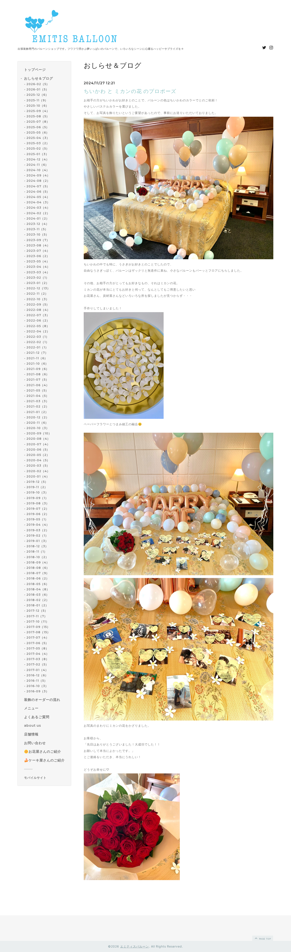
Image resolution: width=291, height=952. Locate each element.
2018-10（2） (37, 557)
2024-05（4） (38, 197)
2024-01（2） (37, 218)
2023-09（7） (38, 240)
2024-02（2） (38, 213)
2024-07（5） (38, 186)
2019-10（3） (37, 492)
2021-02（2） (37, 406)
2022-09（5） (37, 304)
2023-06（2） (38, 256)
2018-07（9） (37, 573)
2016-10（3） (37, 686)
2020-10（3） (37, 428)
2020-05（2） (38, 455)
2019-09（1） (37, 498)
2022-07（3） (38, 315)
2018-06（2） (37, 578)
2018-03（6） (37, 595)
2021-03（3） (37, 401)
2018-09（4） (37, 562)
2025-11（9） (37, 100)
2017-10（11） (37, 621)
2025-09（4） (38, 111)
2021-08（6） (37, 374)
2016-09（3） (37, 691)
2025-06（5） (37, 127)
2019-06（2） (37, 514)
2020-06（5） (38, 449)
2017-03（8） (37, 659)
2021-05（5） (37, 390)
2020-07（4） (38, 444)
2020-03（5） (38, 465)
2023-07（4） (38, 251)
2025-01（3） (37, 154)
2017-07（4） (37, 637)
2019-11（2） (37, 487)
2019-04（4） (37, 525)
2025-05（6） (37, 132)
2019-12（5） (37, 482)
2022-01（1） (37, 347)
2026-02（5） (37, 84)
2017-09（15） (38, 627)
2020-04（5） (38, 460)
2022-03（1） (37, 337)
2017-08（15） (38, 632)
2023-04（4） (38, 267)
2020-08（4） (38, 439)
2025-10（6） (37, 106)
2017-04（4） (37, 654)
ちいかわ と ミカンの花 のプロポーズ (130, 91)
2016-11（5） (36, 681)
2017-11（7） (36, 616)
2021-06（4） (37, 385)
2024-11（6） (37, 165)
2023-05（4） (38, 261)
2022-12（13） (38, 288)
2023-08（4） (38, 245)
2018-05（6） (37, 584)
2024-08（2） (38, 181)
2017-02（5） (37, 664)
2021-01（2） (37, 412)
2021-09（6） (37, 369)
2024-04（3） (38, 202)
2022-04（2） (38, 331)
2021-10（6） (37, 363)
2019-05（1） (37, 519)
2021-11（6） (37, 358)
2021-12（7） (37, 353)
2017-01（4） (37, 670)
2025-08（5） (37, 116)
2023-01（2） (37, 283)
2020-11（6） (37, 423)
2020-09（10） (39, 433)
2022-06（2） (38, 320)
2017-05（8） (37, 648)
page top (264, 938)
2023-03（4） (38, 272)
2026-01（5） (37, 89)
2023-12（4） (37, 224)
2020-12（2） (37, 417)
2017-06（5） (37, 643)
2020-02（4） (38, 471)
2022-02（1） (37, 342)
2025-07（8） (38, 122)
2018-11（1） (36, 551)
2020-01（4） (37, 476)
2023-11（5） (37, 229)
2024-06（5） (38, 192)
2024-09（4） (38, 175)
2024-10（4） (37, 170)
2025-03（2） (37, 143)
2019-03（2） (37, 530)
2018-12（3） (37, 546)
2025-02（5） (37, 148)
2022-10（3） (37, 299)
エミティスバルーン (134, 946)
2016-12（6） (37, 675)
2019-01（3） (37, 541)
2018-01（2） (37, 605)
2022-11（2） (37, 293)
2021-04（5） (37, 396)
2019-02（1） (37, 535)
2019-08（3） (37, 503)
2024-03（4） (38, 208)
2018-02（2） (37, 600)
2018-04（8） (38, 589)
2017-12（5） (37, 611)
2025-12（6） (37, 95)
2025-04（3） (38, 138)
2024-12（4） (37, 159)
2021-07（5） (37, 379)
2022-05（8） (38, 326)
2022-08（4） (38, 310)
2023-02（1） (37, 277)
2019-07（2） (37, 509)
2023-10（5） (37, 234)
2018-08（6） (37, 568)
